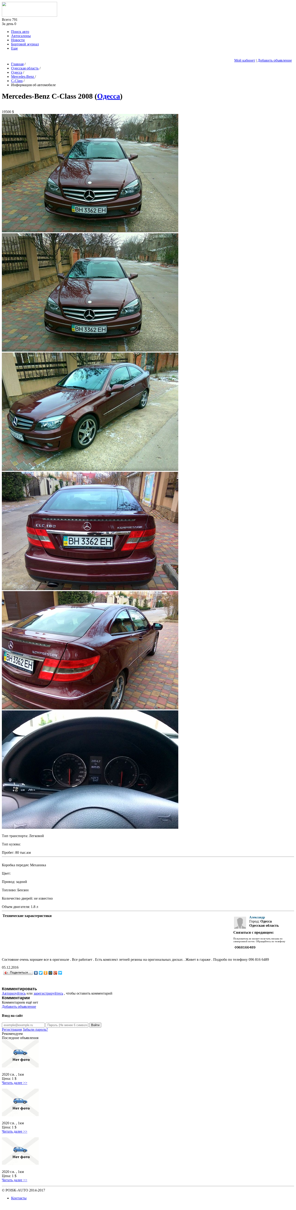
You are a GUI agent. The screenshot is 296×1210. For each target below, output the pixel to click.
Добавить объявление (275, 60)
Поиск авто (20, 32)
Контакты (19, 1198)
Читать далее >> (14, 1083)
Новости (18, 40)
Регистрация (12, 1029)
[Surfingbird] (60, 973)
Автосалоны (21, 36)
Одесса (108, 96)
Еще (14, 48)
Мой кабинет (244, 60)
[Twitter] (40, 973)
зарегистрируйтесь (48, 993)
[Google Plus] (55, 973)
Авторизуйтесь (14, 993)
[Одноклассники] (45, 973)
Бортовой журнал (25, 44)
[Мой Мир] (50, 973)
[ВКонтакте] (36, 973)
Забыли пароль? (35, 1029)
